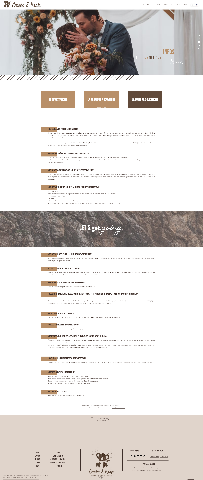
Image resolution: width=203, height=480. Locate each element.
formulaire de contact (118, 408)
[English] (197, 4)
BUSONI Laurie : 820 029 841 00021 (30, 479)
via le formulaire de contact (86, 193)
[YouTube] (199, 42)
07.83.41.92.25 (154, 457)
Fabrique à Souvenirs (87, 286)
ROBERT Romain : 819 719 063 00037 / (12, 479)
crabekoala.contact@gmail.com (159, 455)
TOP (101, 478)
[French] (193, 4)
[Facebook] (199, 35)
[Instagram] (199, 39)
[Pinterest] (199, 48)
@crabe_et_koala (101, 420)
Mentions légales (191, 479)
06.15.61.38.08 (164, 457)
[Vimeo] (199, 45)
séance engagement (89, 340)
